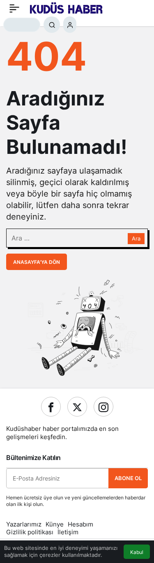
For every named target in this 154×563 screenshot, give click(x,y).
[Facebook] (51, 407)
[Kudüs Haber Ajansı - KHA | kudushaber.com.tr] (66, 7)
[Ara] (52, 24)
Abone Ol (128, 478)
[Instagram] (103, 407)
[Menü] (14, 8)
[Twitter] (77, 407)
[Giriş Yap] (69, 24)
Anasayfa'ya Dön (36, 262)
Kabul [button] (136, 552)
